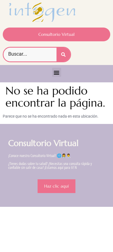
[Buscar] (63, 54)
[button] (56, 72)
